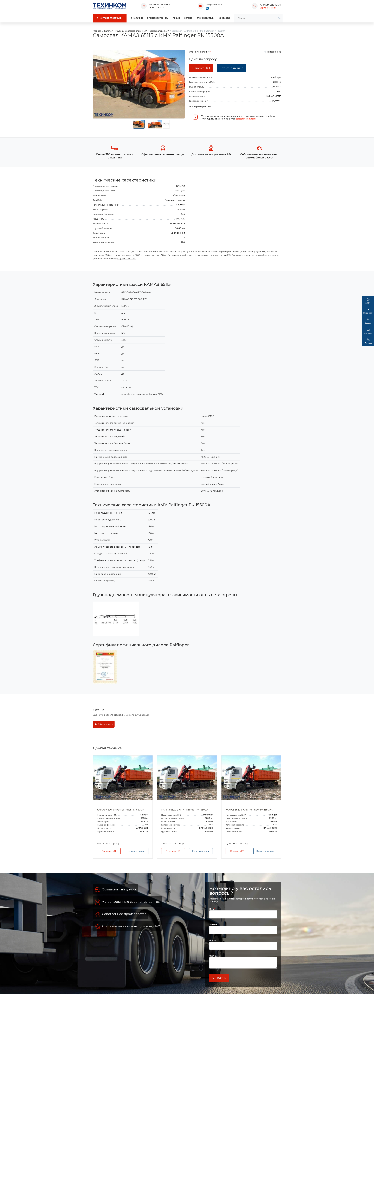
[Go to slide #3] (159, 124)
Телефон (214, 925)
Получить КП (109, 851)
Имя (211, 909)
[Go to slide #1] (139, 124)
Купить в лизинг (137, 851)
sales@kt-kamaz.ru (214, 4)
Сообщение (215, 956)
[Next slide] (179, 84)
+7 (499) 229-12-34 (270, 4)
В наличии (137, 18)
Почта (212, 940)
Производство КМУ (157, 18)
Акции (176, 18)
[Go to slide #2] (151, 124)
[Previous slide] (99, 84)
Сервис (188, 18)
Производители (205, 18)
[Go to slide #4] (166, 124)
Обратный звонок (268, 8)
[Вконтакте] (207, 8)
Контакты (224, 18)
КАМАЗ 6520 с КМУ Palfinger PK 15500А (120, 809)
